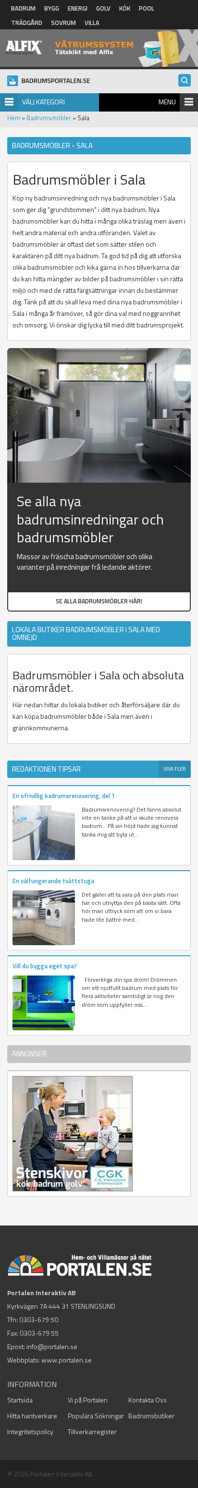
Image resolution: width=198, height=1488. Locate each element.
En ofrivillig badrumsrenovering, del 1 (63, 795)
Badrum (23, 8)
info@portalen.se (51, 1346)
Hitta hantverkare (32, 1416)
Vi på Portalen (88, 1400)
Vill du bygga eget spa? (44, 966)
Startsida (20, 1400)
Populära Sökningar (96, 1416)
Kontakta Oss (147, 1400)
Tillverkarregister (92, 1431)
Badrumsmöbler (48, 118)
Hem (13, 118)
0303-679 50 (38, 1319)
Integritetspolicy (30, 1431)
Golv (103, 8)
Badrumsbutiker (151, 1416)
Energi (77, 8)
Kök (124, 8)
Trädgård (26, 22)
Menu (167, 102)
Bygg (51, 8)
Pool (146, 8)
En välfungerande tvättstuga (53, 881)
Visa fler (174, 769)
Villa (92, 22)
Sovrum (63, 22)
